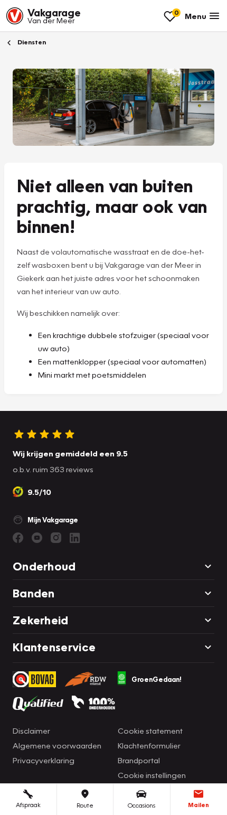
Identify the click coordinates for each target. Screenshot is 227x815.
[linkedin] (75, 537)
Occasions (141, 805)
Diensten (31, 42)
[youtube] (37, 537)
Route (85, 805)
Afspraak (28, 805)
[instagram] (56, 537)
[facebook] (18, 537)
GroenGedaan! (156, 679)
